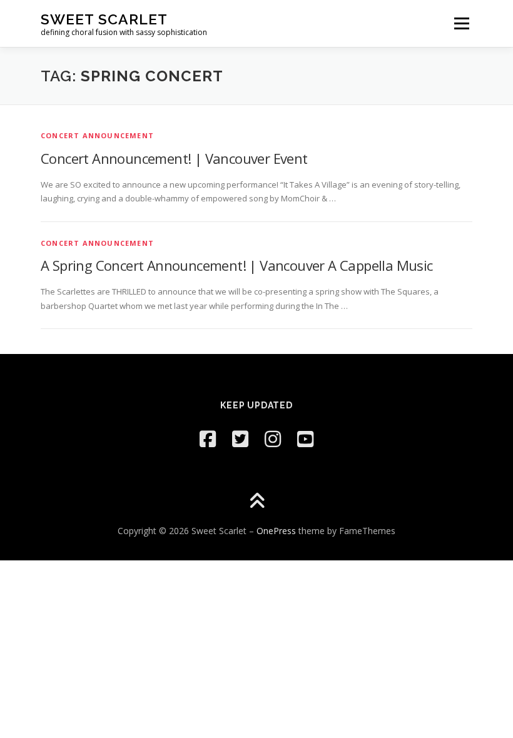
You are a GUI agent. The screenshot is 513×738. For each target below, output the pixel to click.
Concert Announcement (97, 135)
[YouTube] (305, 439)
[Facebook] (208, 439)
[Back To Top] (257, 502)
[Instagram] (273, 439)
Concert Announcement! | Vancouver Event (174, 158)
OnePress (276, 531)
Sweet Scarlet (104, 19)
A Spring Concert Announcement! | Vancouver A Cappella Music (237, 265)
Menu (461, 23)
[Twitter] (240, 439)
